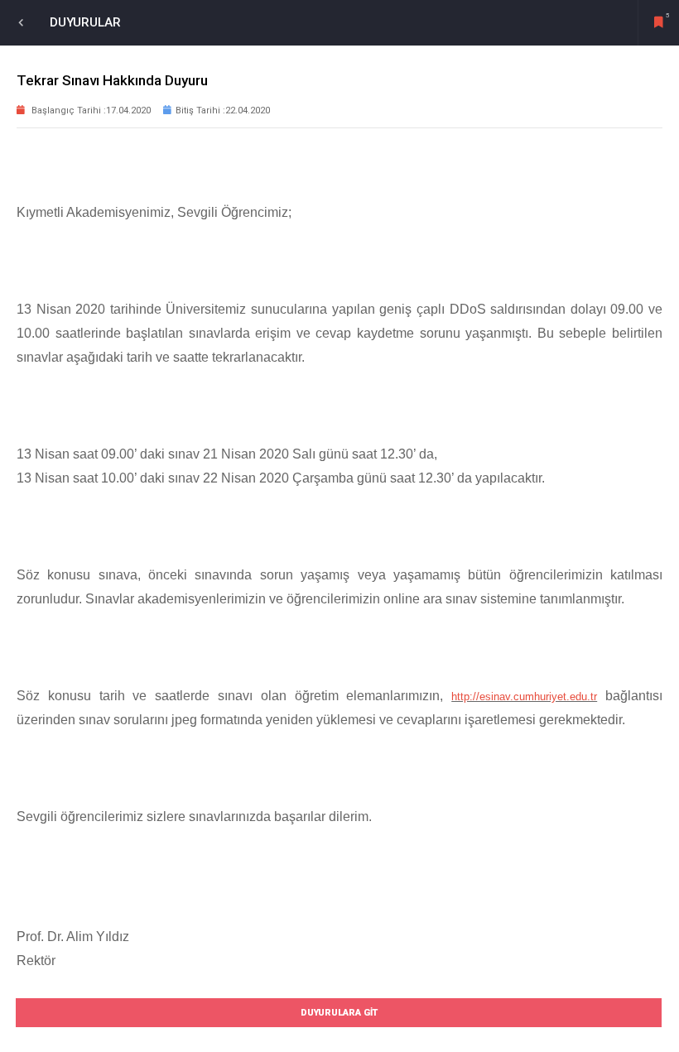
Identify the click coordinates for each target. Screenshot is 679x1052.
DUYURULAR (85, 22)
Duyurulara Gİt (339, 1012)
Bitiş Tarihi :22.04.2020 (223, 110)
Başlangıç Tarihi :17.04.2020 (90, 110)
